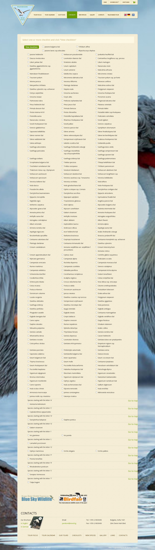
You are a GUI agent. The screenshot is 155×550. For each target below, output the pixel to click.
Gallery (92, 15)
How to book (126, 2)
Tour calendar (50, 15)
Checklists (72, 15)
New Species (82, 15)
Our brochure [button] (114, 2)
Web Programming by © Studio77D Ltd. (123, 547)
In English (24, 523)
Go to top (133, 400)
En (125, 15)
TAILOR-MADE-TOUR (113, 15)
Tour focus (37, 15)
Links (112, 535)
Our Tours (61, 15)
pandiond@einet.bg (69, 523)
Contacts (101, 15)
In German (24, 527)
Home (105, 2)
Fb (133, 15)
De (128, 15)
